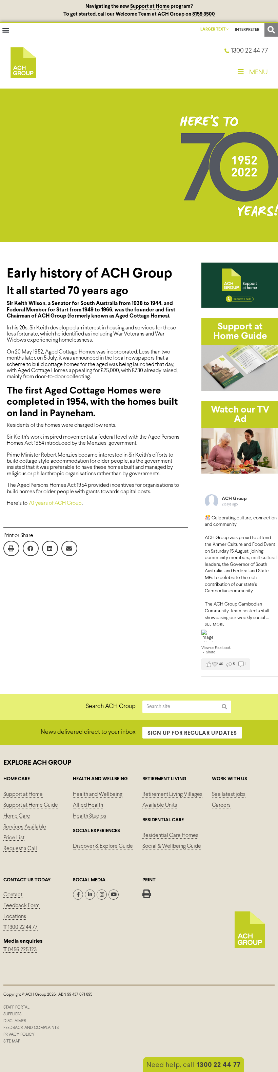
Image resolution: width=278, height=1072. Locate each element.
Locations (14, 916)
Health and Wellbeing (97, 794)
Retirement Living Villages (172, 794)
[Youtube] (113, 894)
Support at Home (150, 6)
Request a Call (20, 848)
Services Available (24, 826)
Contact (12, 894)
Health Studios (89, 816)
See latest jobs (228, 794)
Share (210, 652)
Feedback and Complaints (31, 1028)
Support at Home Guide (30, 805)
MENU (258, 72)
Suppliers (12, 1014)
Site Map (11, 1041)
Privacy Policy (19, 1035)
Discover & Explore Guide (103, 846)
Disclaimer (14, 1021)
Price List (13, 837)
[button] (5, 30)
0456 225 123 (22, 949)
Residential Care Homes (170, 835)
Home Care (16, 816)
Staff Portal (16, 1008)
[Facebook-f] (78, 894)
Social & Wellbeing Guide (171, 846)
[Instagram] (102, 894)
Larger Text (213, 29)
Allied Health (88, 805)
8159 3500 (203, 14)
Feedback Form (21, 905)
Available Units (159, 805)
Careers (221, 805)
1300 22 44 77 (20, 927)
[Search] (224, 707)
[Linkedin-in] (90, 894)
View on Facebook (216, 648)
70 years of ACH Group (55, 503)
